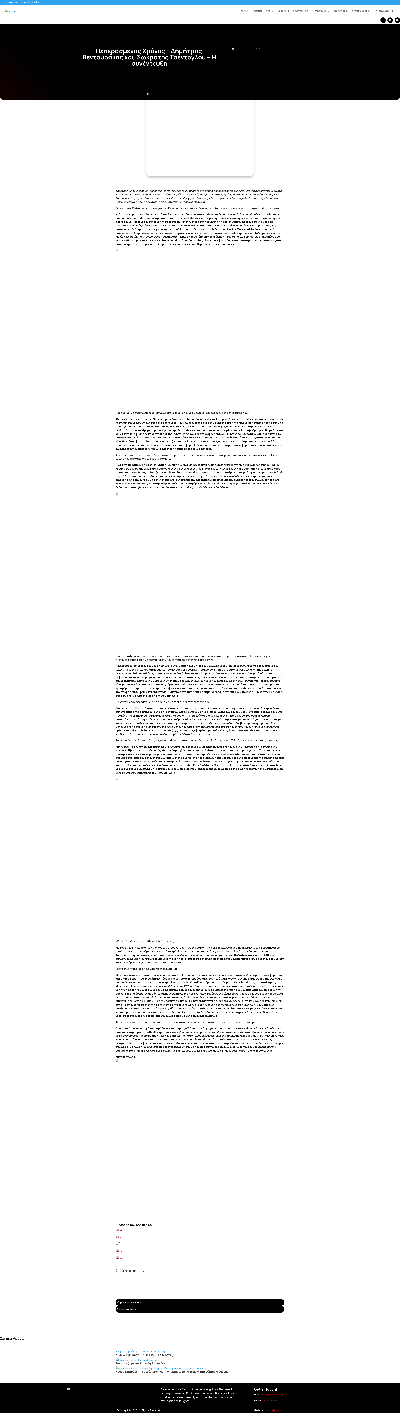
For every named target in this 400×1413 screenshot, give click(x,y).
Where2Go (320, 11)
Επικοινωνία (382, 11)
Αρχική (244, 11)
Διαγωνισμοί (341, 11)
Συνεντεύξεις (300, 11)
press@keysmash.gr (272, 1394)
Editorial (257, 11)
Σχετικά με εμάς (361, 11)
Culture (282, 11)
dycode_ (278, 1410)
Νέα (268, 11)
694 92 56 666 (269, 1400)
